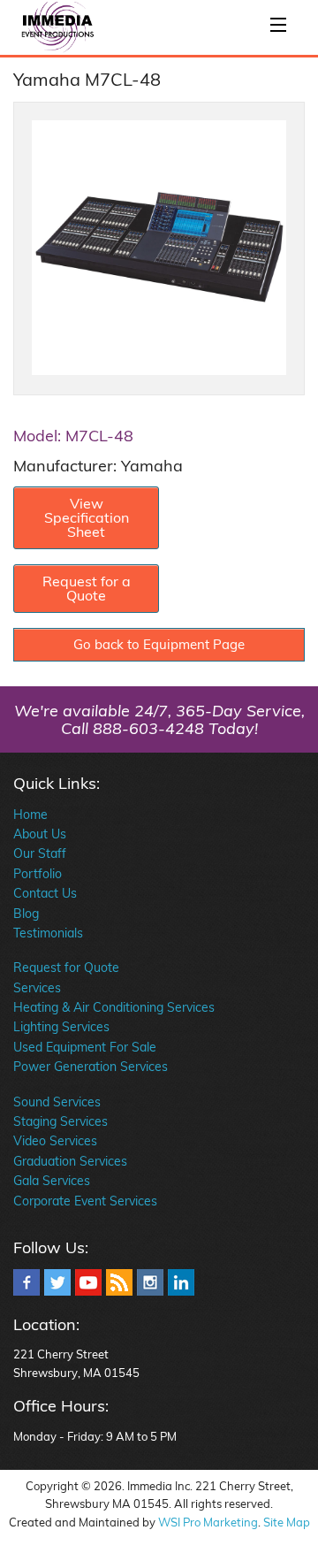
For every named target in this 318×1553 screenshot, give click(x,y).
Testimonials (48, 933)
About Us (39, 834)
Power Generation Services (90, 1067)
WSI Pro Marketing (208, 1522)
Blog (26, 914)
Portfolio (37, 874)
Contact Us (45, 893)
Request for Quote (66, 967)
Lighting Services (61, 1027)
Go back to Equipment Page (159, 644)
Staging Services (60, 1121)
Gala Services (51, 1181)
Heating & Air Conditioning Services (114, 1007)
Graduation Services (70, 1161)
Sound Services (57, 1102)
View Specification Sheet (86, 517)
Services (37, 988)
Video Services (55, 1141)
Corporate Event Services (85, 1201)
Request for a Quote (86, 588)
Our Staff (39, 853)
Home (30, 814)
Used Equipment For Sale (84, 1047)
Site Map (286, 1522)
